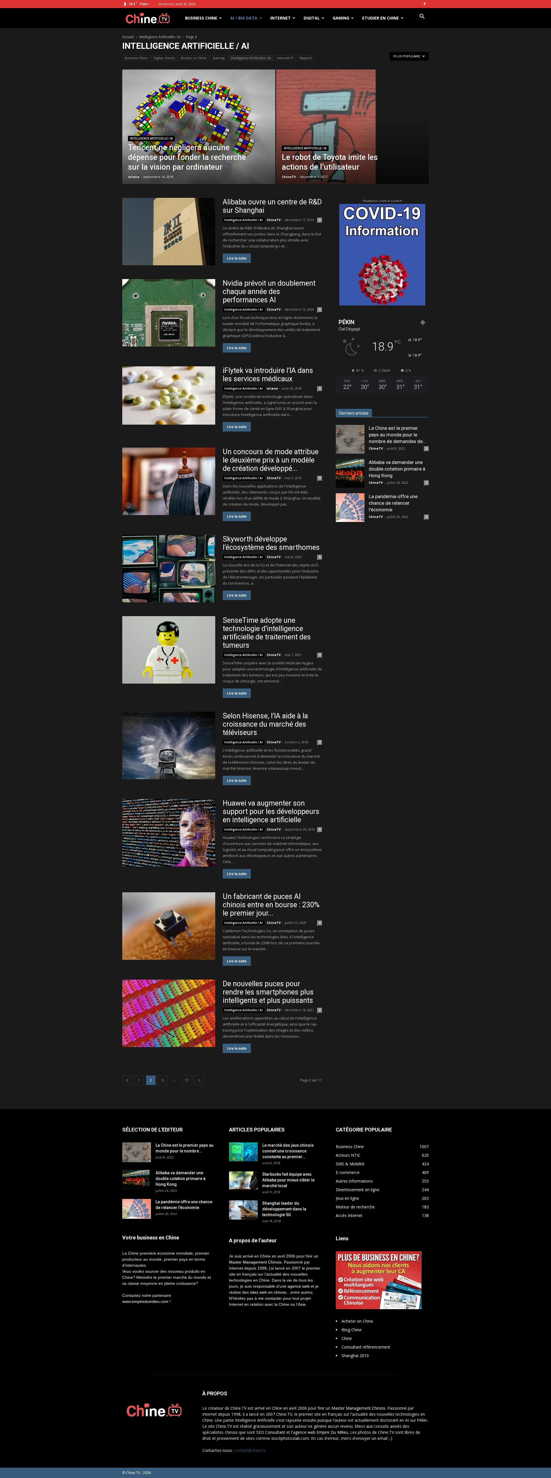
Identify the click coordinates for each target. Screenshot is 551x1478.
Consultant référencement (366, 1347)
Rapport (306, 58)
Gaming (341, 18)
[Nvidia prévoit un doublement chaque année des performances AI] (168, 313)
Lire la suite (237, 258)
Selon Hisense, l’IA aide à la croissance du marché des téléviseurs (265, 724)
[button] (422, 17)
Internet (280, 18)
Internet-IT (285, 58)
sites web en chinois (268, 1292)
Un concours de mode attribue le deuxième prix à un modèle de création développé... (271, 460)
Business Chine (201, 18)
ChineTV (289, 177)
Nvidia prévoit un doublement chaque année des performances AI (269, 291)
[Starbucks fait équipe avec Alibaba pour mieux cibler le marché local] (243, 1180)
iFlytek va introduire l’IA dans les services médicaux (268, 374)
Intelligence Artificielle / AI (160, 36)
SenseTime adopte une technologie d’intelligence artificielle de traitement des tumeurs (267, 632)
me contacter (270, 1298)
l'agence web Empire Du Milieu (319, 1432)
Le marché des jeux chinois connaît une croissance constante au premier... (288, 1151)
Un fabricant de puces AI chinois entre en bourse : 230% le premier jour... (271, 904)
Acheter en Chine (357, 1321)
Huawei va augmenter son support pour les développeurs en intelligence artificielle (271, 811)
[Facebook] (424, 4)
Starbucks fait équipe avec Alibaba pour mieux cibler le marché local (288, 1180)
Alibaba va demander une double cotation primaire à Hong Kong (397, 468)
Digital (312, 18)
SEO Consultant (270, 1432)
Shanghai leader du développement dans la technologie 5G (284, 1209)
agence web (299, 1286)
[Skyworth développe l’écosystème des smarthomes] (168, 568)
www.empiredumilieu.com (145, 1301)
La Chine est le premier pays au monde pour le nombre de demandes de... (397, 434)
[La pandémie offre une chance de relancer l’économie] (350, 507)
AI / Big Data (243, 18)
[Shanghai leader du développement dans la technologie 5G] (243, 1210)
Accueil (128, 36)
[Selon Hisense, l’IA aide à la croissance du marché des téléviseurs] (168, 745)
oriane (133, 177)
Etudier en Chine (380, 18)
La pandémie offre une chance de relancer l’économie (393, 503)
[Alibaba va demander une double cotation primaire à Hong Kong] (350, 473)
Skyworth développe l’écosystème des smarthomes (271, 543)
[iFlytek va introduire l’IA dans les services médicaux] (168, 395)
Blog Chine (352, 1329)
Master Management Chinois (255, 1262)
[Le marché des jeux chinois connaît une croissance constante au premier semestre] (243, 1151)
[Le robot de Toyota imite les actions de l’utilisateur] (352, 135)
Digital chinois (164, 58)
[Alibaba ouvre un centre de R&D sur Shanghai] (168, 231)
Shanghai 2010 (355, 1355)
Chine (347, 1338)
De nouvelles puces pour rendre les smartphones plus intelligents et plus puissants (268, 992)
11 (187, 1080)
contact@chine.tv (250, 1450)
